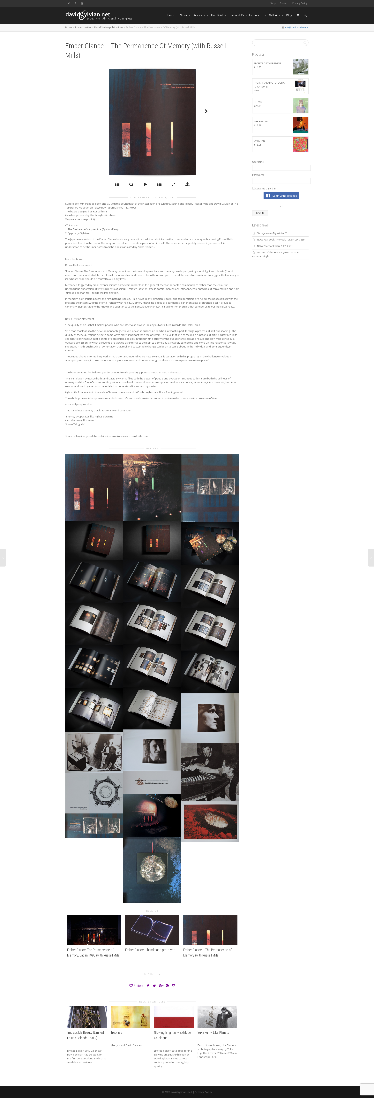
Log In (260, 213)
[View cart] (298, 15)
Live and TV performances (246, 15)
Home (171, 15)
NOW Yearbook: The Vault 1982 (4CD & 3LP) (281, 239)
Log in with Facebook (284, 195)
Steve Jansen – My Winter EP (272, 233)
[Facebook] (75, 3)
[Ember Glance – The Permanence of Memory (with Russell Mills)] (210, 930)
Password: (258, 175)
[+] (94, 487)
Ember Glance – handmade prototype (150, 950)
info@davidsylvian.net (297, 27)
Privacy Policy (299, 3)
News (184, 15)
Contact (284, 3)
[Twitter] (68, 3)
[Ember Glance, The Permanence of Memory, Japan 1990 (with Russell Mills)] (94, 930)
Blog (289, 15)
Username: (258, 162)
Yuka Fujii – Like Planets (213, 1032)
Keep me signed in (265, 188)
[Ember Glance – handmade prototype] (152, 930)
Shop (273, 3)
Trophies (116, 1032)
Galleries (274, 15)
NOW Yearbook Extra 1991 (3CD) (275, 246)
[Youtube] (82, 3)
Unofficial (217, 15)
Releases (199, 15)
